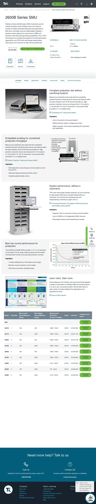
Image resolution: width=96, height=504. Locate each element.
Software (44, 80)
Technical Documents (74, 80)
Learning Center (48, 495)
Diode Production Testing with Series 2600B (22, 160)
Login (81, 4)
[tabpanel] (65, 24)
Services (38, 4)
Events (21, 495)
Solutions (28, 4)
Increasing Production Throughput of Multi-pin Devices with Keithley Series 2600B (70, 204)
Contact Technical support (52, 493)
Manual (20, 66)
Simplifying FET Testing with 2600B (64, 113)
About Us (22, 489)
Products (19, 4)
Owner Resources (49, 497)
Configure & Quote (85, 322)
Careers (22, 491)
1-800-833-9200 (48, 489)
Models (26, 80)
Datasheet (10, 66)
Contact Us (47, 491)
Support (46, 4)
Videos (62, 80)
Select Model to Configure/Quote (32, 49)
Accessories (54, 80)
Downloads (31, 66)
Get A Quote (59, 4)
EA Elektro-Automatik (26, 497)
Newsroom (23, 493)
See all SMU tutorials (59, 295)
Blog (44, 500)
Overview (18, 80)
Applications (35, 80)
